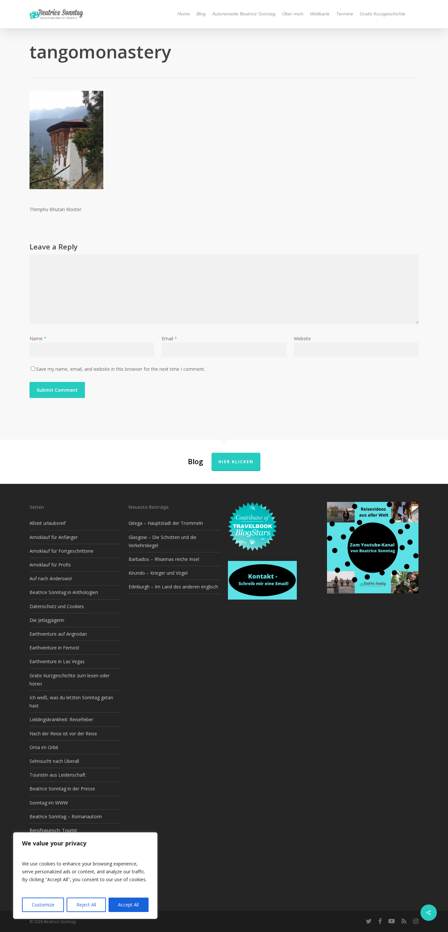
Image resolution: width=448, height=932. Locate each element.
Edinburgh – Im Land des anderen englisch (173, 587)
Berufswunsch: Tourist (53, 830)
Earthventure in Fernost (54, 647)
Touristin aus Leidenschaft (58, 775)
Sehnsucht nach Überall (54, 761)
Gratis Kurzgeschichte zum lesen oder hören (70, 679)
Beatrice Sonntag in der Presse (62, 788)
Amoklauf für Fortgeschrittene (61, 551)
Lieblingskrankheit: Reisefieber (61, 719)
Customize (43, 905)
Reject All (86, 905)
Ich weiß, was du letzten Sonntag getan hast (71, 701)
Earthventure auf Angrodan (58, 634)
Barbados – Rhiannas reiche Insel (164, 559)
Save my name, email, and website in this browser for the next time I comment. (120, 369)
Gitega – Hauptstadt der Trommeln (166, 523)
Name (38, 338)
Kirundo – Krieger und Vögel (158, 573)
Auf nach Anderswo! (51, 578)
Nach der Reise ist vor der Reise (63, 733)
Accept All (128, 905)
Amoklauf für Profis (50, 565)
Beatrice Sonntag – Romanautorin (66, 816)
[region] (85, 875)
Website (302, 338)
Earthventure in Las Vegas (57, 661)
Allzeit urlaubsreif (48, 523)
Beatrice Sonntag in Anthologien (64, 592)
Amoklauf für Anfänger (54, 537)
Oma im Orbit (44, 747)
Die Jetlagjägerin (47, 620)
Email (169, 338)
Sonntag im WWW (49, 803)
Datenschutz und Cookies (57, 606)
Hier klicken (236, 462)
